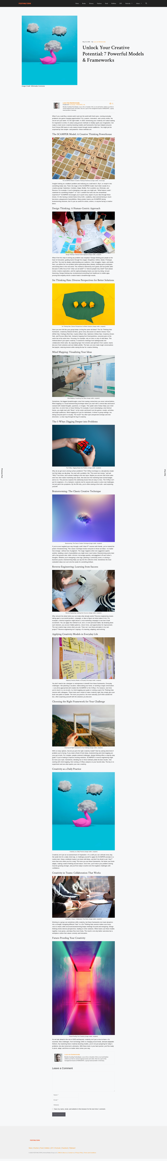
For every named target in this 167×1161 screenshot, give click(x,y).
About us (65, 1152)
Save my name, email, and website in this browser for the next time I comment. (80, 1109)
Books (84, 3)
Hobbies (113, 3)
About (138, 3)
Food (106, 3)
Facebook (65, 1148)
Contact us (71, 1152)
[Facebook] (110, 103)
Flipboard (72, 1148)
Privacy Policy (79, 1152)
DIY (121, 3)
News (77, 3)
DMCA (60, 1152)
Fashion (99, 3)
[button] (146, 3)
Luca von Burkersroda (99, 41)
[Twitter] (113, 103)
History (91, 3)
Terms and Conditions (90, 1152)
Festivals (127, 3)
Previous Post (2, 473)
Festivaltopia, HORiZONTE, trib (77, 104)
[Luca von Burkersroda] (56, 108)
